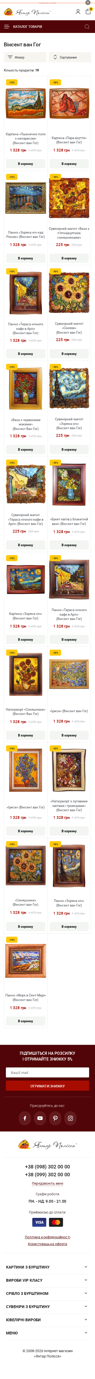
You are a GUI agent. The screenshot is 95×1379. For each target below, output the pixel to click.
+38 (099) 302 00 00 (47, 1174)
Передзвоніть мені (47, 1183)
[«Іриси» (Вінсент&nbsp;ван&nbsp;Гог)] (69, 675)
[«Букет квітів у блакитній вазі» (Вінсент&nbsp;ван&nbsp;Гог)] (69, 485)
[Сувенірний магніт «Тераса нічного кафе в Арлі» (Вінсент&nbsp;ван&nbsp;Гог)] (25, 484)
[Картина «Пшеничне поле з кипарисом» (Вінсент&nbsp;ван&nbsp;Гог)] (25, 104)
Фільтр (19, 57)
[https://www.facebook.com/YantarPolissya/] (25, 1118)
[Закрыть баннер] (87, 2)
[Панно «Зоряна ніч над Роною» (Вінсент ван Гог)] (25, 198)
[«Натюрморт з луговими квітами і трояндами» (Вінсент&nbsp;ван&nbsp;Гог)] (69, 771)
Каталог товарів (27, 26)
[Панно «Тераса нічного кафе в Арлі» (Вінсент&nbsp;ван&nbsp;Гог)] (25, 294)
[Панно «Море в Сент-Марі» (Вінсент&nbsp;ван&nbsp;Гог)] (25, 961)
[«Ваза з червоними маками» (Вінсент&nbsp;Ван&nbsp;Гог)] (26, 389)
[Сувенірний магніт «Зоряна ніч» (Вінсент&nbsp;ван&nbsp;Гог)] (69, 389)
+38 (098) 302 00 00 (47, 1166)
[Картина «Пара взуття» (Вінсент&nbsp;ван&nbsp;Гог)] (69, 104)
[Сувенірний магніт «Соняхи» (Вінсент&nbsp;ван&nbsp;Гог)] (69, 293)
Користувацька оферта (47, 1243)
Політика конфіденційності (47, 1237)
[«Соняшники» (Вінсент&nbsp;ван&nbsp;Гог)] (25, 866)
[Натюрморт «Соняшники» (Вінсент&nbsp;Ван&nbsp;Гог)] (25, 675)
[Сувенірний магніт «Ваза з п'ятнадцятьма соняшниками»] (69, 198)
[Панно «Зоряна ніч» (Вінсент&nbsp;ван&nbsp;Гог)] (69, 866)
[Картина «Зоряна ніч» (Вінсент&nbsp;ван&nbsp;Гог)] (25, 580)
